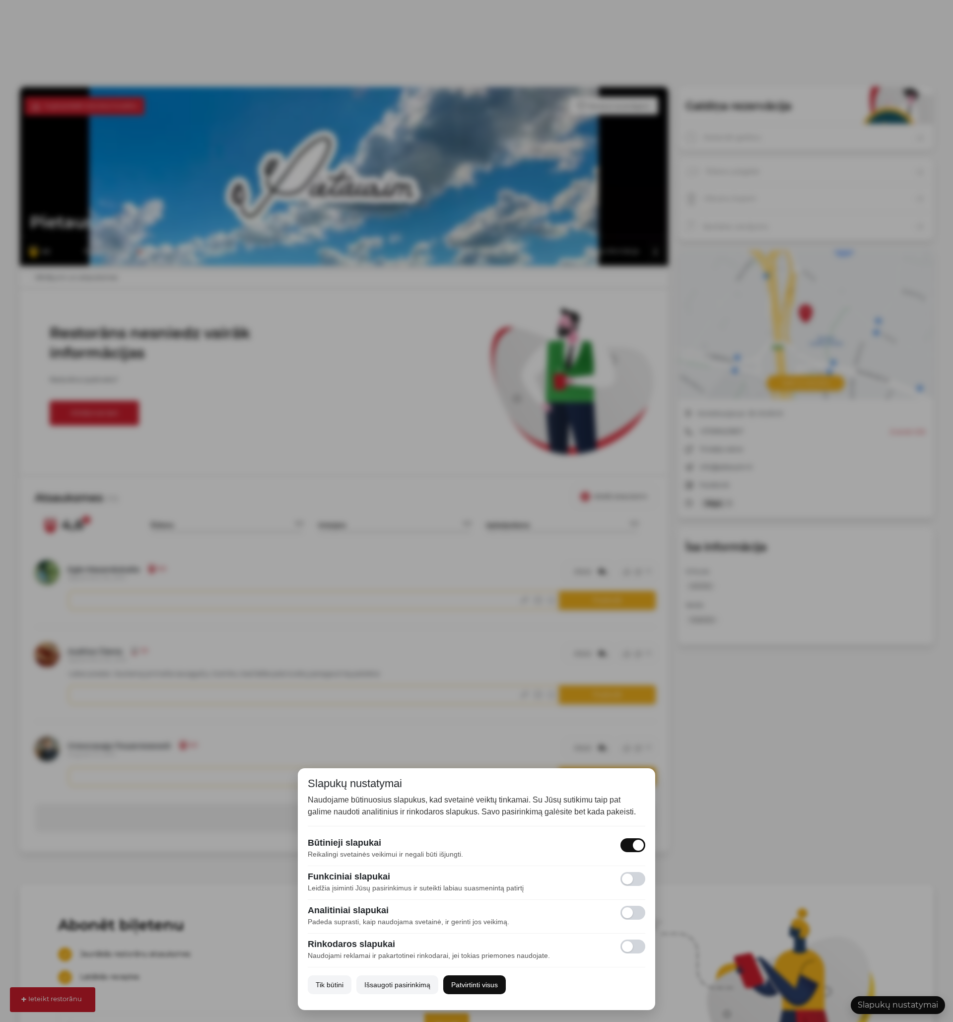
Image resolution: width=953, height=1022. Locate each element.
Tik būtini (329, 985)
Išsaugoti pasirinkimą (397, 985)
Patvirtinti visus (474, 985)
